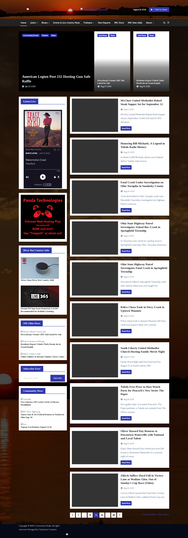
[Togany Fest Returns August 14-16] (24, 424)
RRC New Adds (135, 22)
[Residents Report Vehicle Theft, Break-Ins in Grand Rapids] (32, 341)
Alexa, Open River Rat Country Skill (37, 280)
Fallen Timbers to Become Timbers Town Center (42, 357)
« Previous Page (149, 514)
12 (90, 515)
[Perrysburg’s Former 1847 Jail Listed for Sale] (33, 331)
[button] (168, 22)
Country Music (84, 35)
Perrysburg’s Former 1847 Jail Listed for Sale (41, 334)
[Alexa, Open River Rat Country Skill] (40, 268)
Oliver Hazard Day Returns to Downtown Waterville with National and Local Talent (142, 434)
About (149, 22)
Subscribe (57, 378)
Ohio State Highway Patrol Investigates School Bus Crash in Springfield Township (140, 227)
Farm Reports (104, 22)
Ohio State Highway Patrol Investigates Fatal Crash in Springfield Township (144, 268)
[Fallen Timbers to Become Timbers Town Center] (31, 353)
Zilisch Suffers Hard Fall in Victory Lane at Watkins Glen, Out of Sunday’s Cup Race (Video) (142, 479)
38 (113, 515)
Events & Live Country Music (66, 22)
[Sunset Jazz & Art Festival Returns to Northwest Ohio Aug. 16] (30, 411)
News (34, 35)
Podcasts (88, 22)
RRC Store (119, 22)
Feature (26, 35)
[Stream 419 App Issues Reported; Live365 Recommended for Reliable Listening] (40, 296)
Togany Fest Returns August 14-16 (36, 427)
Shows (45, 22)
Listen (33, 22)
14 (102, 515)
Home (23, 22)
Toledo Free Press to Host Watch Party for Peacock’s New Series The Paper (142, 390)
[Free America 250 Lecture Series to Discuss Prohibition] (26, 399)
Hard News (103, 35)
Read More (126, 128)
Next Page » (163, 514)
